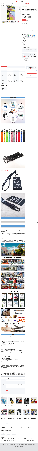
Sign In (23, 63)
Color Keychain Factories (20, 438)
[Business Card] (36, 70)
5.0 (29, 68)
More (1, 441)
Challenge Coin (2, 427)
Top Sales (2, 424)
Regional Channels (30, 444)
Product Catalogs (11, 423)
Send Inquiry (31, 73)
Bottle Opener (29, 427)
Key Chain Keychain (3, 440)
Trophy (29, 424)
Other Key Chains (10, 5)
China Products (6, 444)
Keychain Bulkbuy (32, 440)
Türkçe (15, 446)
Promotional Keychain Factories (12, 438)
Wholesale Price (22, 444)
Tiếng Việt (18, 446)
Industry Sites (26, 444)
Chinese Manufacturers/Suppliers (12, 444)
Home (1, 5)
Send (7, 390)
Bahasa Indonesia (21, 446)
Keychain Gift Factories (4, 438)
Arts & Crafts (4, 5)
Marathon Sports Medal (12, 424)
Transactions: (33, 56)
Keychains (11, 427)
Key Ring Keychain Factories (27, 438)
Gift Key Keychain (20, 440)
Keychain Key (9, 440)
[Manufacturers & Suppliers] (19, 1)
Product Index (34, 444)
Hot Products (3, 444)
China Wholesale (18, 444)
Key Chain (7, 5)
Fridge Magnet (20, 427)
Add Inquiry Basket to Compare (11, 24)
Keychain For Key (14, 440)
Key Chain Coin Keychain (26, 440)
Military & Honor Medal (21, 424)
